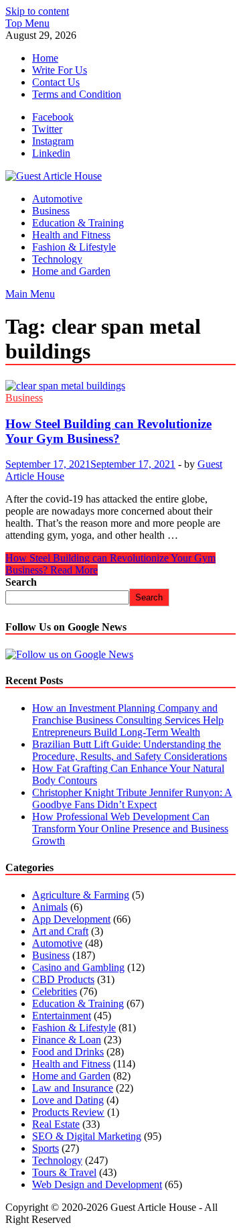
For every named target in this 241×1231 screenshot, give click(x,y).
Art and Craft (60, 931)
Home (45, 58)
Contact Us (56, 82)
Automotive (57, 198)
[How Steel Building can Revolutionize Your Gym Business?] (120, 386)
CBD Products (63, 979)
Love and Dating (68, 1100)
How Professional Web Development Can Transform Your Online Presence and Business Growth (130, 828)
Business (51, 210)
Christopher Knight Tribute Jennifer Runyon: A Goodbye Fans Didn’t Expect (132, 798)
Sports (45, 1148)
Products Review (68, 1112)
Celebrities (54, 991)
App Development (71, 919)
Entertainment (61, 1015)
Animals (50, 907)
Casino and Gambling (78, 967)
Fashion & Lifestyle (74, 247)
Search (21, 582)
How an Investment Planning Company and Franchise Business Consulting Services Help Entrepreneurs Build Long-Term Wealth (128, 720)
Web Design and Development (97, 1184)
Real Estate (56, 1124)
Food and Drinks (68, 1051)
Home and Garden (71, 271)
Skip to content (37, 11)
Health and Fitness (71, 235)
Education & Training (78, 223)
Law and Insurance (72, 1088)
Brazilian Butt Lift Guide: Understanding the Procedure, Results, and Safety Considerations (129, 750)
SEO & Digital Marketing (86, 1136)
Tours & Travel (64, 1172)
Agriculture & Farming (80, 895)
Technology (57, 259)
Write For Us (59, 70)
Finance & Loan (66, 1039)
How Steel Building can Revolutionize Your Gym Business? (108, 431)
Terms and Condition (76, 94)
